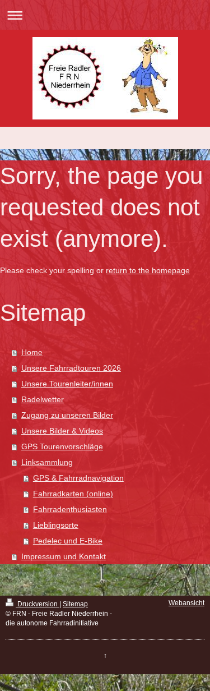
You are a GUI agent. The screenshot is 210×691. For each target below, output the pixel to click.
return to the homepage (148, 270)
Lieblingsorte (55, 524)
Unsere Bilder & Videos (62, 430)
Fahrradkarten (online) (73, 493)
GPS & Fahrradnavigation (78, 477)
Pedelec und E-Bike (67, 540)
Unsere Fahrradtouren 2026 (71, 367)
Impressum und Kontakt (63, 556)
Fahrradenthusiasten (70, 509)
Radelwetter (42, 399)
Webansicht (186, 603)
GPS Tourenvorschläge (62, 446)
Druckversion (37, 604)
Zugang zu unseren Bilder (67, 415)
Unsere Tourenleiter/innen (67, 383)
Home (32, 352)
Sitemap (75, 604)
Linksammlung (47, 462)
